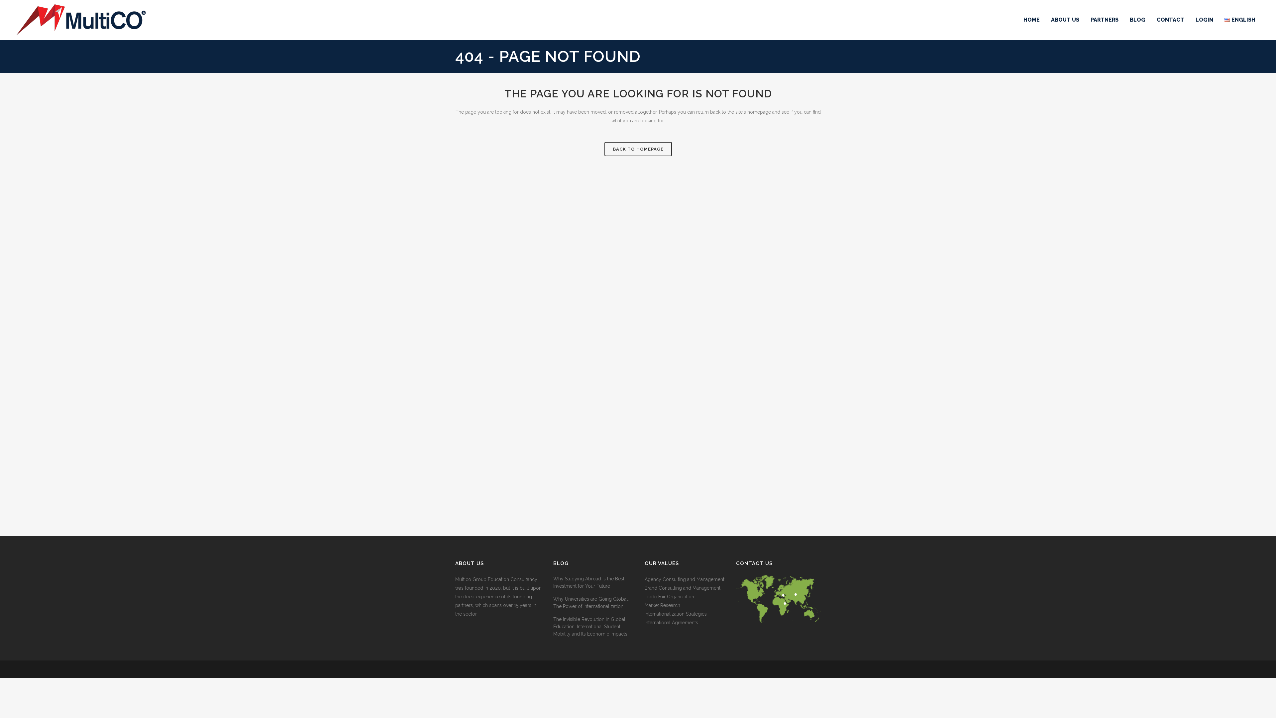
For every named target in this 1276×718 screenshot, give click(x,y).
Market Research (662, 605)
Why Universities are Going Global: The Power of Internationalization (591, 602)
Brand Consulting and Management (682, 588)
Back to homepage (638, 149)
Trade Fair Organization (669, 596)
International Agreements (671, 622)
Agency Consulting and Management (684, 579)
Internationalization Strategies (676, 614)
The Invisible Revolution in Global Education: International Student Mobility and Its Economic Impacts (590, 627)
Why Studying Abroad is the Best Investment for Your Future (588, 582)
